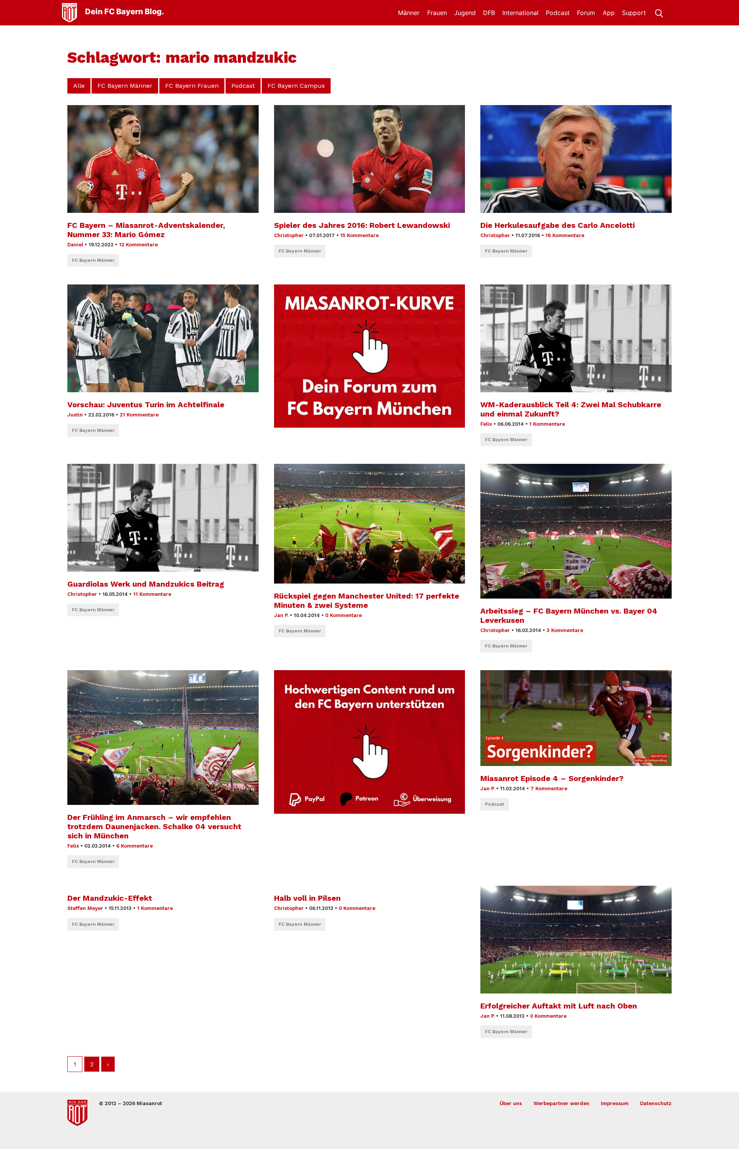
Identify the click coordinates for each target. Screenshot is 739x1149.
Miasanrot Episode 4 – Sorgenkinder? (552, 778)
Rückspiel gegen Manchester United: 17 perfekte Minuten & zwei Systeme (366, 600)
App (609, 13)
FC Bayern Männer (124, 85)
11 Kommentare (152, 594)
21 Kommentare (139, 415)
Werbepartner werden (561, 1103)
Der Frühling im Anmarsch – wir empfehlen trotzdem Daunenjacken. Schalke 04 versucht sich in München (154, 826)
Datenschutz (656, 1103)
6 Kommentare (134, 846)
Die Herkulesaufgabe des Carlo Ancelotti (557, 225)
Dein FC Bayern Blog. (124, 11)
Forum (586, 13)
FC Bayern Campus (296, 85)
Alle (79, 85)
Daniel (75, 245)
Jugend (465, 13)
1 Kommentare (547, 424)
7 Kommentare (548, 788)
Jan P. (281, 615)
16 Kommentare (564, 235)
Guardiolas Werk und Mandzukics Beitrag (145, 584)
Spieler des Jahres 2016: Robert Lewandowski (362, 225)
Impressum (615, 1103)
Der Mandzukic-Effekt (109, 898)
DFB (489, 13)
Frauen (437, 13)
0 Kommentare (343, 615)
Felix (486, 424)
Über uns (511, 1103)
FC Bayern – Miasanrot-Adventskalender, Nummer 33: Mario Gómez (146, 230)
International (520, 13)
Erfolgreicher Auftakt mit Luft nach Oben (558, 1005)
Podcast (558, 13)
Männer (409, 13)
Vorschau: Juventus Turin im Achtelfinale (145, 404)
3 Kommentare (565, 630)
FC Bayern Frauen (192, 85)
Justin (75, 415)
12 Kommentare (138, 245)
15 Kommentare (359, 235)
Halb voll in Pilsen (307, 898)
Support (634, 13)
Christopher (289, 235)
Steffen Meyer (85, 908)
